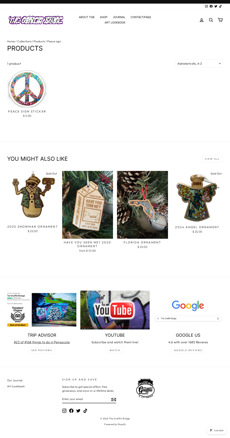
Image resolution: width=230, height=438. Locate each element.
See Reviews (41, 350)
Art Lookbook (115, 22)
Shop (103, 17)
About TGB (87, 17)
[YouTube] (115, 310)
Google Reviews (188, 350)
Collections (24, 41)
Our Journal (14, 380)
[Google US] (188, 310)
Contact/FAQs (141, 17)
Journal (119, 17)
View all (212, 158)
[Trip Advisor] (41, 310)
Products (39, 41)
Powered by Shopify (115, 424)
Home (11, 41)
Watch (115, 350)
